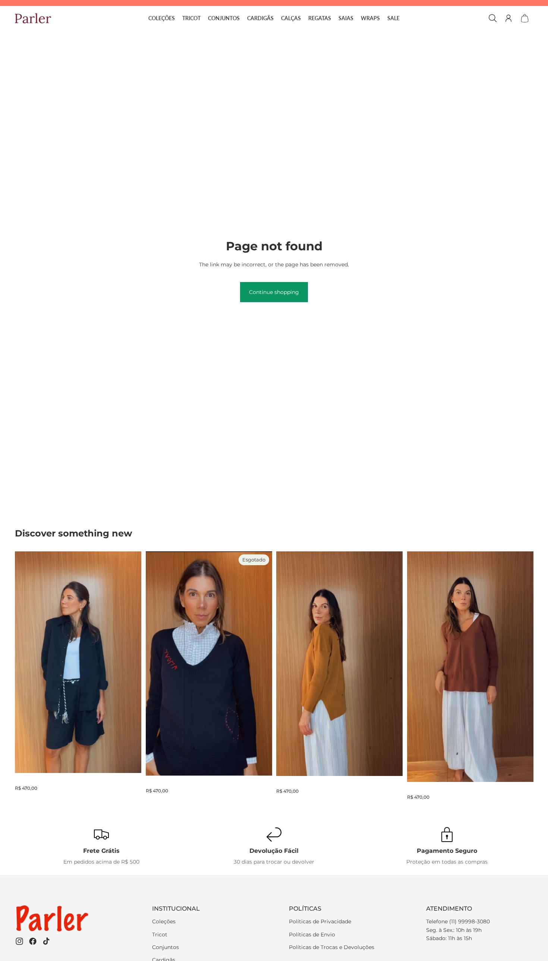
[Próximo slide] (260, 663)
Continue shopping (274, 292)
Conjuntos (165, 947)
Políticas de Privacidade (320, 921)
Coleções (164, 921)
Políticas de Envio (312, 934)
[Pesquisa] (493, 18)
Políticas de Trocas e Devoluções (331, 947)
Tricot (159, 934)
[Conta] (508, 18)
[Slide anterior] (157, 663)
